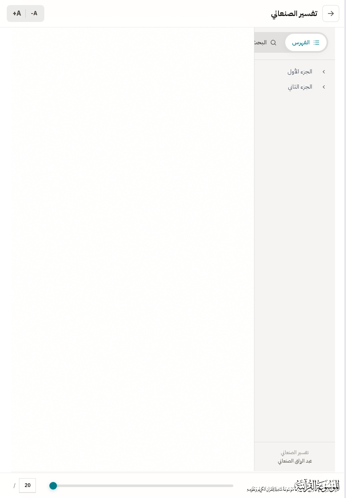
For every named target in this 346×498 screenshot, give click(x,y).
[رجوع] (330, 13)
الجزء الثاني (300, 86)
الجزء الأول (299, 71)
